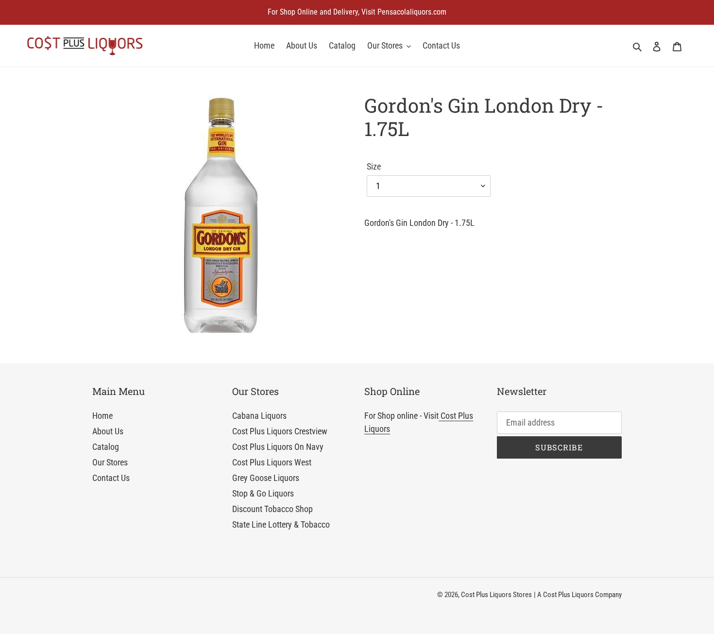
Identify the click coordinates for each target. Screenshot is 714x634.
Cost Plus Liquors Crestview (279, 431)
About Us (107, 431)
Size (374, 166)
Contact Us (111, 478)
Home (102, 416)
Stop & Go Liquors (263, 493)
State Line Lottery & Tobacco (281, 524)
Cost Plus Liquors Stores (496, 594)
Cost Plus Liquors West (271, 462)
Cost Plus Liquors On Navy (277, 447)
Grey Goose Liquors (265, 478)
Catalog (105, 447)
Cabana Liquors (259, 416)
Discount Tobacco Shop (272, 509)
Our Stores (110, 462)
